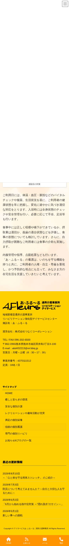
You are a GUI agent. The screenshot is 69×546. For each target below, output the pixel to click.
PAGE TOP (63, 529)
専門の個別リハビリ (16, 433)
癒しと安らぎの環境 (16, 399)
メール (44, 543)
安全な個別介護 (13, 406)
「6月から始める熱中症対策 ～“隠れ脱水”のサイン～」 (33, 504)
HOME (9, 393)
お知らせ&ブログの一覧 (18, 440)
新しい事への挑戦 (12, 515)
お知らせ (26, 543)
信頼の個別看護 (13, 426)
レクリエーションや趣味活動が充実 (25, 413)
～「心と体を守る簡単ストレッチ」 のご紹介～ (29, 477)
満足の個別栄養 (13, 420)
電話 (61, 543)
